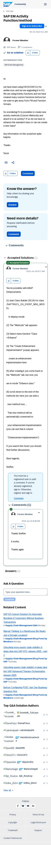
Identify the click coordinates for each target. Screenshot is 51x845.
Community (20, 4)
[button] (28, 52)
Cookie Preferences (13, 838)
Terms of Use (38, 814)
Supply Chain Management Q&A (21, 625)
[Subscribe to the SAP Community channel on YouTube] (28, 806)
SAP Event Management (14, 65)
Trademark (13, 830)
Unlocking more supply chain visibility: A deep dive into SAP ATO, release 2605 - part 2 (25, 651)
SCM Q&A (9, 11)
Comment (28, 173)
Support (38, 830)
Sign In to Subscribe (32, 26)
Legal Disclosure (38, 822)
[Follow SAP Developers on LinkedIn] (33, 806)
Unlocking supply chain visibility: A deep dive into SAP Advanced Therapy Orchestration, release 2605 (25, 671)
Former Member (20, 40)
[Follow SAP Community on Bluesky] (23, 806)
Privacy (12, 814)
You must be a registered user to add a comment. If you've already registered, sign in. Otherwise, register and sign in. (25, 484)
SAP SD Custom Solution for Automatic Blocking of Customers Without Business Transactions (23, 618)
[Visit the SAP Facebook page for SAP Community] (18, 806)
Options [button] (46, 26)
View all (7, 790)
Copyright (12, 822)
